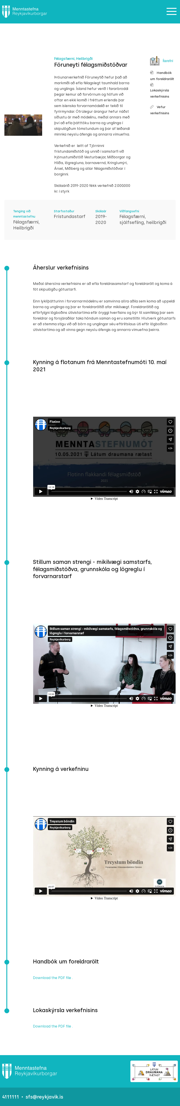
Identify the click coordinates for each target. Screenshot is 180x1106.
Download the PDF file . (53, 978)
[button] (172, 11)
